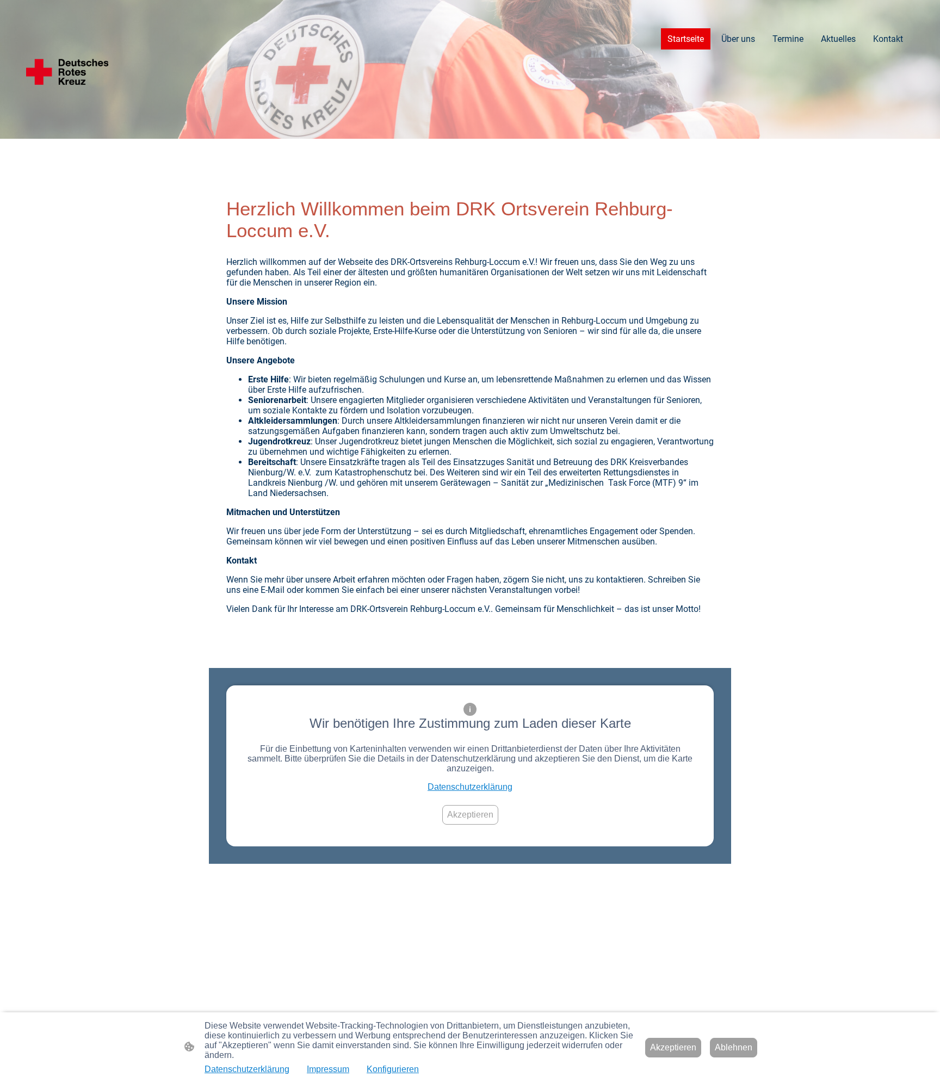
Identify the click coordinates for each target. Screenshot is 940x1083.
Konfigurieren (393, 1069)
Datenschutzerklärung (470, 786)
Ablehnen (733, 1047)
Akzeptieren (470, 814)
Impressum (328, 1069)
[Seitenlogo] (67, 69)
